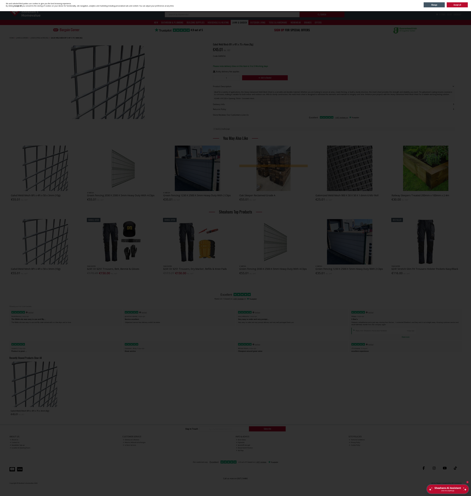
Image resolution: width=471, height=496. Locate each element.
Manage (434, 4)
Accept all (457, 4)
